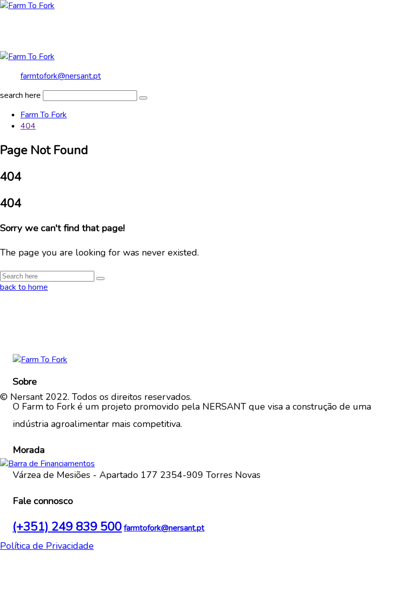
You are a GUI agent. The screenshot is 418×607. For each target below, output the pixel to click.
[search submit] (143, 97)
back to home (24, 287)
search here (20, 95)
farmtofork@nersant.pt (60, 76)
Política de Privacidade (47, 546)
